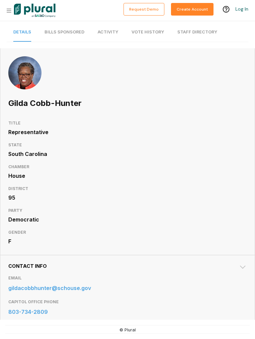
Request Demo (144, 9)
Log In (241, 9)
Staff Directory (197, 31)
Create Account (192, 9)
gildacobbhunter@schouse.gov (49, 288)
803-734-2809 (28, 312)
